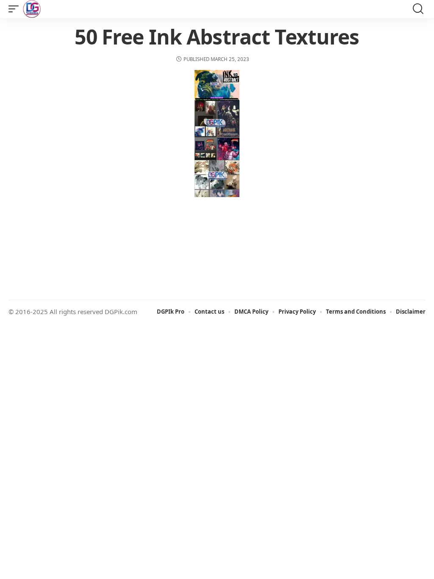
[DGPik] (32, 9)
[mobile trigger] (15, 9)
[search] (418, 9)
